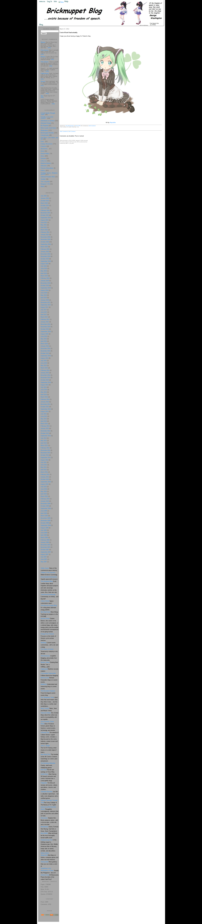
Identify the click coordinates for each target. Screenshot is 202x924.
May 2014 (44, 392)
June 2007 (44, 559)
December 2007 (45, 545)
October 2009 (45, 506)
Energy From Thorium (47, 634)
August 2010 (44, 484)
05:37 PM (77, 125)
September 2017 (46, 305)
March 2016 (44, 343)
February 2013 (45, 426)
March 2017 (44, 317)
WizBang (43, 642)
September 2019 (46, 261)
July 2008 (44, 530)
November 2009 (45, 503)
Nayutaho (113, 122)
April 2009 (44, 513)
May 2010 (44, 491)
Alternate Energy (46, 123)
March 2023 (44, 203)
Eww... (43, 141)
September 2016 (46, 331)
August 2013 (44, 411)
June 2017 (44, 312)
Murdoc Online (45, 662)
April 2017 (44, 314)
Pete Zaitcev (45, 50)
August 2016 (44, 334)
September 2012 (46, 436)
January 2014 (45, 402)
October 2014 (45, 380)
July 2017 (44, 309)
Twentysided (44, 862)
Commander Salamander (48, 673)
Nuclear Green (45, 618)
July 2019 (44, 266)
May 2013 (44, 419)
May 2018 (44, 295)
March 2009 (44, 515)
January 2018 (45, 300)
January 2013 (45, 428)
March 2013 (44, 423)
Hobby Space (45, 568)
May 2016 (44, 339)
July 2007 (44, 557)
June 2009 (44, 511)
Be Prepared (44, 125)
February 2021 (45, 232)
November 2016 (45, 326)
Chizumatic (44, 818)
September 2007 (46, 552)
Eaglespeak (44, 669)
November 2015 (45, 351)
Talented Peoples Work (48, 177)
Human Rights (45, 153)
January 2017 (45, 322)
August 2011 (44, 460)
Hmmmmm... (45, 149)
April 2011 (44, 469)
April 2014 (44, 394)
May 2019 (44, 271)
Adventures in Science (47, 120)
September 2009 (46, 508)
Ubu (42, 96)
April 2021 (44, 227)
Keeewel (43, 158)
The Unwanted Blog (47, 581)
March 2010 (44, 496)
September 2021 (46, 217)
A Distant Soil (45, 732)
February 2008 (45, 540)
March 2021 (44, 230)
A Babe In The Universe (48, 572)
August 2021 (44, 220)
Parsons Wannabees (47, 168)
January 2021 (45, 234)
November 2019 (45, 256)
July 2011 (44, 462)
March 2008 (44, 537)
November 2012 (45, 431)
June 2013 (44, 416)
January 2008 (45, 542)
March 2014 (44, 397)
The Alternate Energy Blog (49, 605)
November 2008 (45, 520)
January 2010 (45, 501)
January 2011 (45, 477)
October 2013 (45, 406)
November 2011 (45, 452)
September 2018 (46, 288)
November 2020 (45, 239)
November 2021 (45, 213)
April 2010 (44, 494)
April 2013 (44, 421)
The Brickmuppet (70, 125)
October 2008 (45, 523)
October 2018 (45, 285)
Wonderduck (44, 826)
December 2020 (45, 237)
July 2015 (44, 360)
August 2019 (44, 263)
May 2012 (44, 440)
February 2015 (45, 370)
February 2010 (45, 499)
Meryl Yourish (45, 708)
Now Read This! (45, 754)
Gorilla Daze (44, 774)
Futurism (43, 146)
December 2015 (45, 348)
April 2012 (44, 443)
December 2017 (45, 302)
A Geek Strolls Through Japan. (48, 113)
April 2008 (44, 535)
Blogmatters (44, 130)
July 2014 (44, 387)
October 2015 (45, 353)
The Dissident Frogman (48, 691)
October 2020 (45, 242)
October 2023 (45, 200)
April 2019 (44, 273)
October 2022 (45, 205)
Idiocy (42, 156)
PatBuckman (45, 73)
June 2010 (44, 489)
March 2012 (44, 445)
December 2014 (45, 375)
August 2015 (44, 358)
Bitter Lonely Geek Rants (48, 128)
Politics (43, 170)
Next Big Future (45, 612)
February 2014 (45, 399)
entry (49, 47)
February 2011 (45, 474)
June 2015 (44, 363)
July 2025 (44, 196)
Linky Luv (44, 161)
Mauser (43, 42)
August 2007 (44, 554)
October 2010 (45, 479)
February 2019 (45, 278)
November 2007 (45, 547)
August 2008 (44, 528)
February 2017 (45, 319)
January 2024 (45, 198)
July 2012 (44, 438)
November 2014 (45, 377)
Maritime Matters (46, 163)
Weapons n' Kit (45, 184)
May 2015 (44, 365)
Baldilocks (44, 684)
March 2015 (44, 368)
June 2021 (44, 222)
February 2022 (45, 210)
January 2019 (45, 280)
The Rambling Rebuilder (48, 763)
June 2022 (44, 208)
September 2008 (46, 525)
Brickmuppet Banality (47, 133)
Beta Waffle (44, 833)
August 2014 (44, 385)
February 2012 (45, 448)
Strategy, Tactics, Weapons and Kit (49, 173)
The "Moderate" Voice (47, 697)
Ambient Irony (45, 875)
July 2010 (44, 486)
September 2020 (46, 244)
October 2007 (45, 549)
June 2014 (44, 389)
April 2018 (44, 297)
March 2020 (44, 246)
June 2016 (44, 336)
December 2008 (45, 518)
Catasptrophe (45, 135)
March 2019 (44, 276)
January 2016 (45, 346)
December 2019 (45, 254)
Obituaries (44, 165)
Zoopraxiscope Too (46, 840)
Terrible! (43, 179)
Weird (42, 186)
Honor (42, 151)
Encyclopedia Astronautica (49, 577)
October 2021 (45, 215)
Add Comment (92, 125)
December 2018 (45, 283)
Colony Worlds (45, 601)
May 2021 (44, 225)
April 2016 (44, 341)
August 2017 (44, 307)
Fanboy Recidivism (46, 144)
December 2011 (45, 450)
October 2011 (45, 455)
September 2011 (46, 457)
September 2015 (46, 356)
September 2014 (46, 382)
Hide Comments (64, 131)
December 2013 (45, 404)
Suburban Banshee (46, 791)
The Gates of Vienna (47, 649)
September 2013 (46, 409)
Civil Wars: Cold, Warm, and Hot (49, 138)
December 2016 (45, 324)
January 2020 (45, 251)
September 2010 (46, 482)
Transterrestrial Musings (48, 594)
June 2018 (44, 293)
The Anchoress (45, 656)
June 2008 (44, 532)
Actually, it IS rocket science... (47, 117)
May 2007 (44, 562)
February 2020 (45, 249)
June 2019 (44, 268)
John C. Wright (45, 745)
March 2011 (44, 472)
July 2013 (44, 414)
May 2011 (44, 467)
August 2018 (44, 290)
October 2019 (45, 259)
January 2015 (45, 372)
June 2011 (44, 465)
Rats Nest (44, 769)
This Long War (45, 181)
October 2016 (45, 329)
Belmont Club (45, 678)
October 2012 (45, 433)
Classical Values (46, 713)
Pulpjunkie (44, 783)
